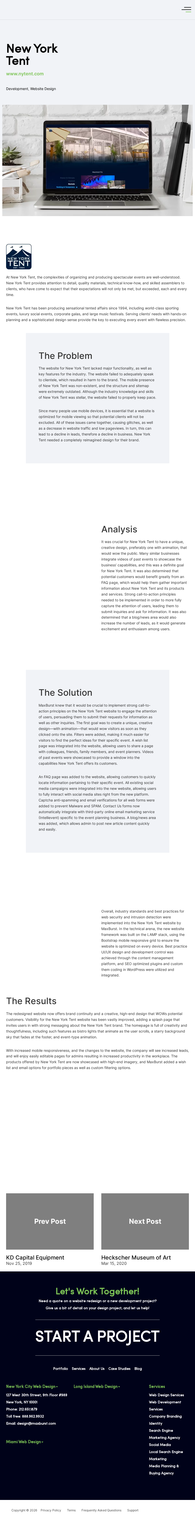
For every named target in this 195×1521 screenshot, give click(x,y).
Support (132, 1510)
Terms (71, 1510)
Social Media (160, 1445)
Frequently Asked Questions (101, 1510)
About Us (97, 1369)
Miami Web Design (23, 1442)
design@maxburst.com (36, 1424)
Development (17, 88)
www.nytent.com (25, 73)
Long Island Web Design (96, 1387)
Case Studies (119, 1369)
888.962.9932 (33, 1417)
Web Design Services (166, 1395)
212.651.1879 (28, 1409)
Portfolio (60, 1369)
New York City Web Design (30, 1387)
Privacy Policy (51, 1510)
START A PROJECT (97, 1337)
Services (79, 1369)
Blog (138, 1369)
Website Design (43, 88)
